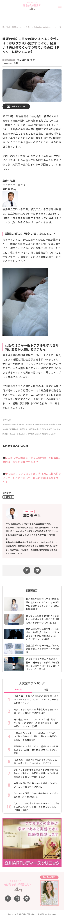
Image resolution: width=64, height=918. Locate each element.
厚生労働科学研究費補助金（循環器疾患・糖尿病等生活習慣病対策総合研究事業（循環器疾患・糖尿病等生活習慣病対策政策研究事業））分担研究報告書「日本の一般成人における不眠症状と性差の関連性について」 (31, 429)
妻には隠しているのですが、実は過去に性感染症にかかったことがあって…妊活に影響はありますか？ (31, 478)
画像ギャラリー (18, 106)
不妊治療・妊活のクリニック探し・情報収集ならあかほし (27, 27)
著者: (26, 60)
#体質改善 (8, 497)
